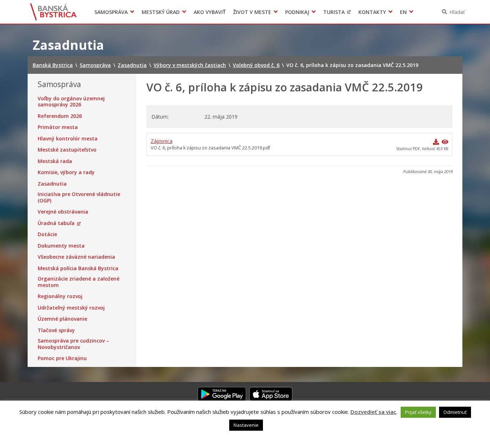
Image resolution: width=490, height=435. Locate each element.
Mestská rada (55, 161)
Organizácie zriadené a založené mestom (78, 282)
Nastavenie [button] (246, 425)
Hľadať (457, 12)
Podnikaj (297, 12)
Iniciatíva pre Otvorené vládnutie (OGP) (79, 197)
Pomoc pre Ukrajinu (62, 358)
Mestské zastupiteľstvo (67, 150)
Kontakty (372, 12)
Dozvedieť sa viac (373, 411)
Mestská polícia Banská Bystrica (78, 268)
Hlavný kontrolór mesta (68, 138)
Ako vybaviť (210, 12)
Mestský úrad (161, 12)
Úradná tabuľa (56, 223)
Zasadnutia (52, 184)
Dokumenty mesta (61, 246)
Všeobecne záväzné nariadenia (76, 257)
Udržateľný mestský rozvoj (71, 308)
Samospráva (111, 12)
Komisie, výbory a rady (66, 172)
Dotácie (47, 234)
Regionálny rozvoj (60, 296)
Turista (334, 12)
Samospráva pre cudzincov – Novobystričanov (73, 344)
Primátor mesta (58, 127)
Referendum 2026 (60, 116)
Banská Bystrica (53, 12)
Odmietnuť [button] (455, 412)
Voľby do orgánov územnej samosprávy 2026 (71, 101)
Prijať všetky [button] (418, 412)
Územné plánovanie (62, 319)
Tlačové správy (56, 330)
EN (403, 12)
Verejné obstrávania (63, 212)
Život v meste (252, 12)
